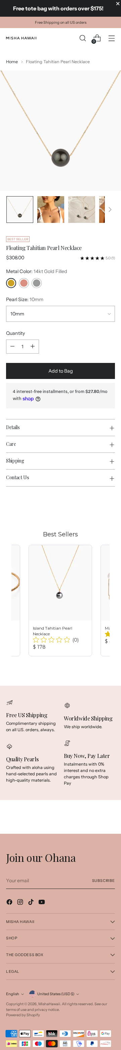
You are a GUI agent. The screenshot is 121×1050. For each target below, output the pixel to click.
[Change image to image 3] (81, 209)
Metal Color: (36, 271)
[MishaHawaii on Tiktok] (32, 903)
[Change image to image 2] (50, 209)
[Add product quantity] (33, 346)
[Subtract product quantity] (12, 346)
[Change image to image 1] (19, 209)
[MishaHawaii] (21, 38)
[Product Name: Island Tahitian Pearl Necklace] (60, 600)
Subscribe (103, 880)
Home (12, 61)
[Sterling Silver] (37, 283)
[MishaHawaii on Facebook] (10, 903)
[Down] (110, 209)
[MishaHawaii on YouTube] (42, 903)
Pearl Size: (24, 299)
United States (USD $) (55, 994)
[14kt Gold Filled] (11, 283)
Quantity (15, 333)
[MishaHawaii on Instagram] (21, 903)
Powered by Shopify (23, 1015)
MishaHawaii (49, 1004)
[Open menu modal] (111, 38)
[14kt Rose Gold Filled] (24, 283)
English (12, 994)
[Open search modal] (82, 38)
